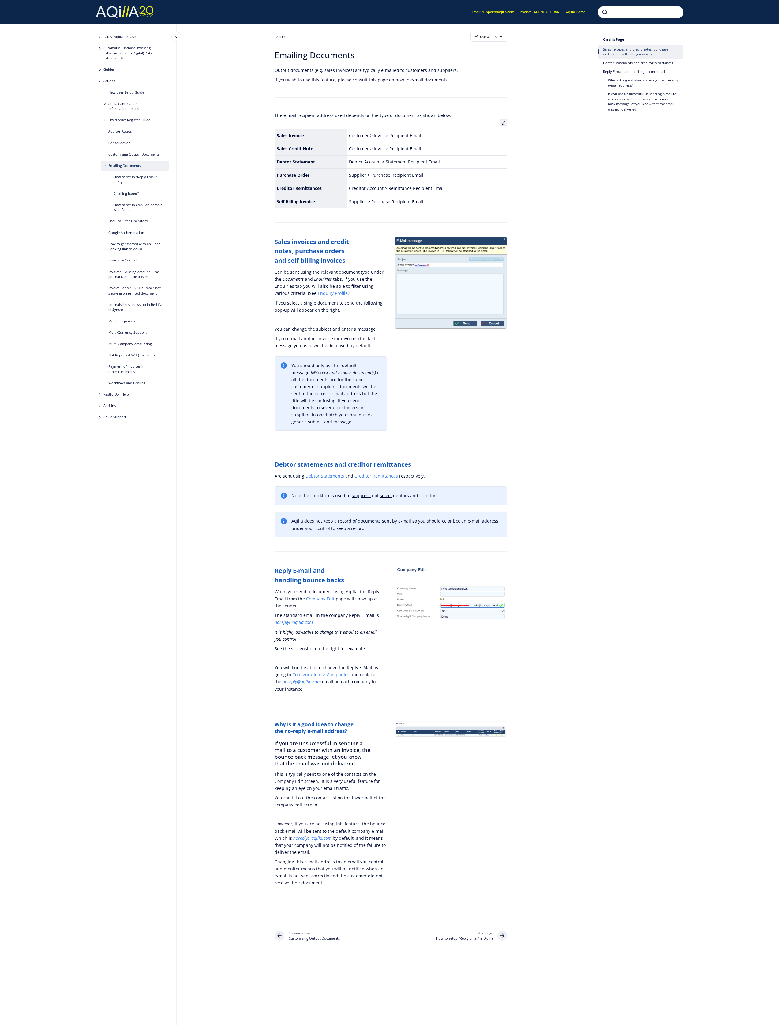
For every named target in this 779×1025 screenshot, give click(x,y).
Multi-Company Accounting (130, 343)
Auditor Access (120, 131)
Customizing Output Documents (133, 154)
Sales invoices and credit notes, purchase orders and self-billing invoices (635, 52)
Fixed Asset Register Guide (129, 120)
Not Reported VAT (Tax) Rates (131, 355)
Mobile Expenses (121, 321)
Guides (108, 69)
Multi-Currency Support (127, 332)
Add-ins (109, 405)
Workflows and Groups (126, 383)
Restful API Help (116, 394)
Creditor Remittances (376, 476)
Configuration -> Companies (321, 675)
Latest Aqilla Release (119, 36)
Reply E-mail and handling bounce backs (635, 71)
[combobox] (640, 12)
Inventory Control (122, 260)
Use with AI (489, 36)
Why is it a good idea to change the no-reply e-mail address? (643, 83)
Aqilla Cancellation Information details (123, 106)
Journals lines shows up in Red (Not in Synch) (136, 307)
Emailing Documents (124, 165)
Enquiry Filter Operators (128, 221)
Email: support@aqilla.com (493, 11)
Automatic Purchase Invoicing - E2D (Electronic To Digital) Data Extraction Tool (128, 53)
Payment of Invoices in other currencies (126, 369)
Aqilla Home (575, 11)
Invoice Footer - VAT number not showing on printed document (134, 291)
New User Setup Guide (126, 92)
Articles (109, 81)
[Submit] (605, 12)
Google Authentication (126, 232)
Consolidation (119, 143)
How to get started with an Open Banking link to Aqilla (134, 246)
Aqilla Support (114, 417)
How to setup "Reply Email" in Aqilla (135, 179)
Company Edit (320, 599)
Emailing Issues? (126, 193)
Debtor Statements (324, 476)
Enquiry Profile (333, 293)
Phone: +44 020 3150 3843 (540, 11)
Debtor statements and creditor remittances (638, 63)
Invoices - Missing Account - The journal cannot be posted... (133, 274)
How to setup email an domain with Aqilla (138, 207)
